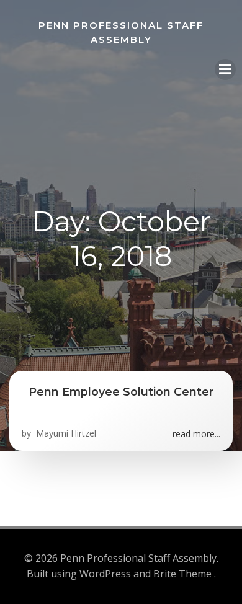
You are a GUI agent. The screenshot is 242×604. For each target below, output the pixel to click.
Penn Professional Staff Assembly (121, 32)
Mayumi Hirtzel (65, 433)
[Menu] (225, 69)
